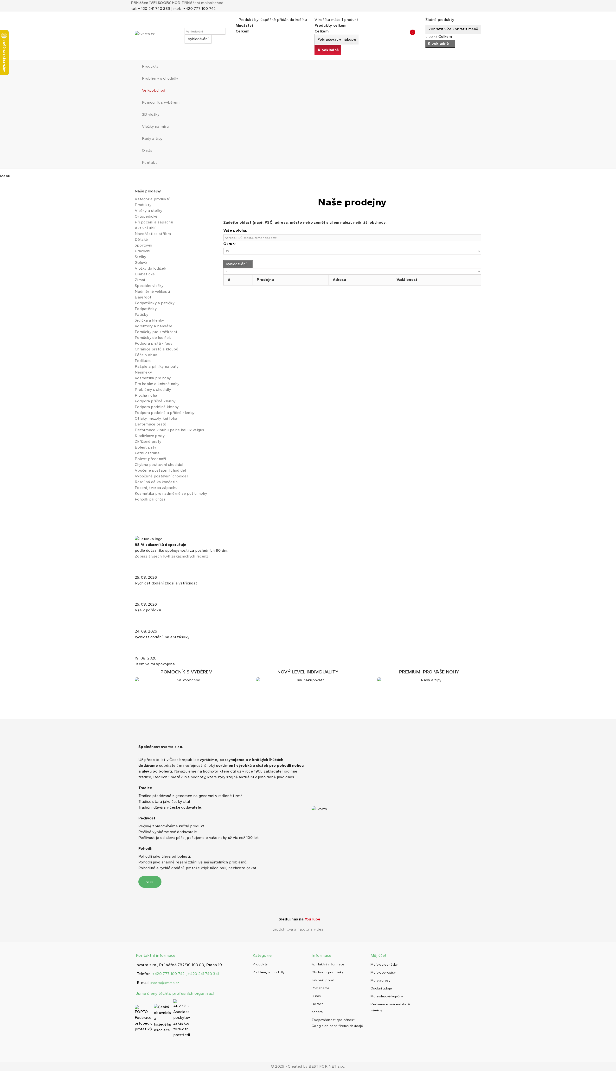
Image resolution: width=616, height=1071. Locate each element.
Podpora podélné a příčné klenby (164, 412)
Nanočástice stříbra (153, 233)
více (150, 881)
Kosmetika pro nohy (153, 378)
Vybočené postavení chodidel (161, 476)
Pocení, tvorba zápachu (156, 487)
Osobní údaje (381, 988)
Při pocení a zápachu (154, 222)
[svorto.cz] (156, 36)
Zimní (140, 280)
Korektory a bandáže (154, 326)
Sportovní (143, 245)
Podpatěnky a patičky (154, 303)
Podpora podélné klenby (157, 407)
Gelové (141, 262)
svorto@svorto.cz (164, 983)
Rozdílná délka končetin (156, 482)
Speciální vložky (149, 285)
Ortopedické (146, 216)
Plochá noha (146, 395)
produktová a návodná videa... (300, 929)
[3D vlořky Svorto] (308, 676)
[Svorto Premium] (429, 676)
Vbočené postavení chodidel (160, 470)
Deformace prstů (151, 424)
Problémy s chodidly (160, 78)
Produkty (150, 66)
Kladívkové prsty (150, 435)
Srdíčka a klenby (149, 320)
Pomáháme (320, 988)
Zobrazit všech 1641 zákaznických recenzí (172, 556)
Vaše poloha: (235, 230)
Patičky (141, 314)
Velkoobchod (153, 90)
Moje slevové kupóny (387, 996)
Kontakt (149, 162)
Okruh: (229, 243)
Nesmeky (143, 372)
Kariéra (317, 1012)
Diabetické (145, 274)
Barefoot (143, 297)
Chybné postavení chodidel (159, 464)
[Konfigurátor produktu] (187, 676)
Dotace (318, 1004)
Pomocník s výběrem (161, 102)
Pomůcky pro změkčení (156, 332)
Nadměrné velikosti (152, 291)
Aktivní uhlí (145, 228)
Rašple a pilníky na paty (157, 366)
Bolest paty (145, 447)
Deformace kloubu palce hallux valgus (169, 430)
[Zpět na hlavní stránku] (136, 185)
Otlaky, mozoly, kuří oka (156, 418)
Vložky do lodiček (150, 268)
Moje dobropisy (383, 972)
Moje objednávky (384, 965)
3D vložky (151, 114)
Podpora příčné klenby (155, 401)
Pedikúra (143, 360)
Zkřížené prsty (148, 441)
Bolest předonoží (150, 458)
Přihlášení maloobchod (202, 2)
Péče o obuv (146, 355)
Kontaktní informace (328, 964)
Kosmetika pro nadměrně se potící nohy (171, 493)
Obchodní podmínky (328, 972)
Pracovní (142, 251)
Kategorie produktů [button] (152, 199)
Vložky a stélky (148, 210)
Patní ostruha (147, 453)
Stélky (140, 256)
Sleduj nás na (299, 919)
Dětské (141, 239)
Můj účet (378, 955)
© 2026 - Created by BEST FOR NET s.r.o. (308, 1066)
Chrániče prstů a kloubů (156, 349)
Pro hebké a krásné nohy (157, 383)
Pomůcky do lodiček (153, 337)
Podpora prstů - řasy (153, 343)
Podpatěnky (146, 308)
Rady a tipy (152, 138)
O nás (147, 150)
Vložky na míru (155, 126)
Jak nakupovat (323, 980)
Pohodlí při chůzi (150, 499)
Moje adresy (380, 980)
